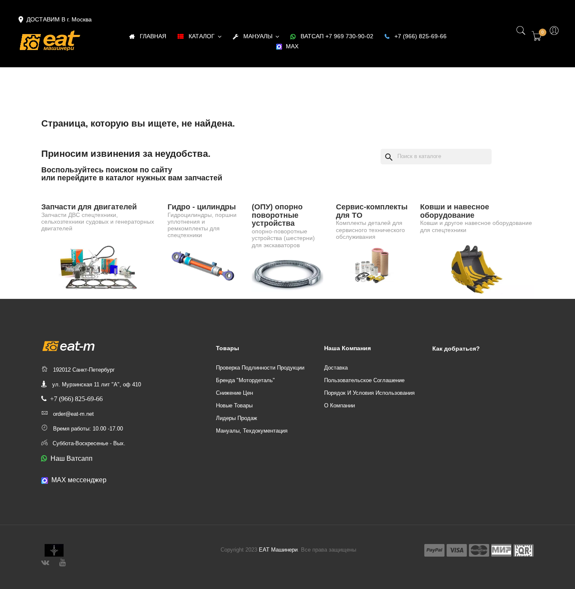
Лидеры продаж (236, 418)
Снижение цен (234, 393)
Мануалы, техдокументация (252, 431)
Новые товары (234, 405)
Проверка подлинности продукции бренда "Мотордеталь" (260, 373)
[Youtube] (62, 561)
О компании (339, 405)
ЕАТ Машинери (278, 550)
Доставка (336, 367)
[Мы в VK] (45, 561)
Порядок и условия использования (369, 393)
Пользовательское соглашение (364, 380)
